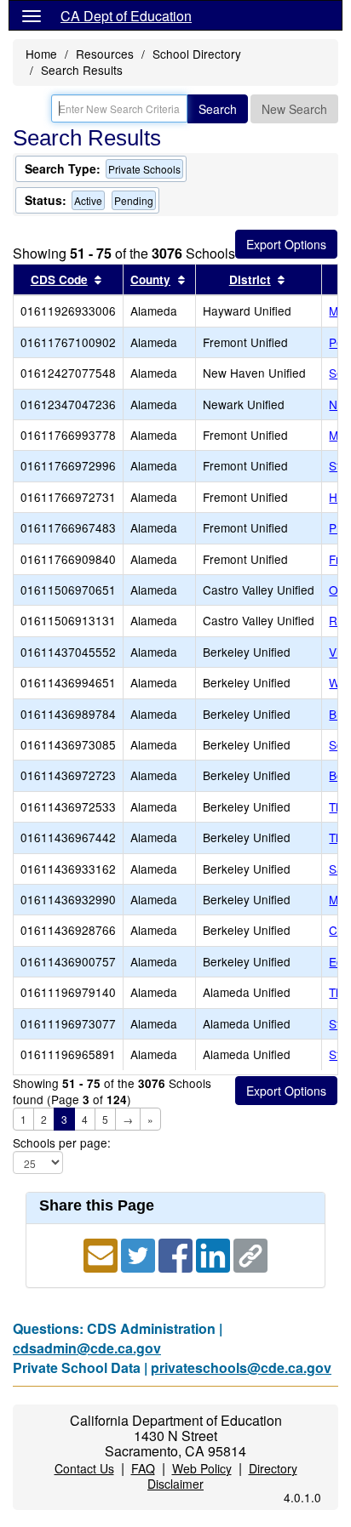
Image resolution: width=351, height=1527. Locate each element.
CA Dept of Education (126, 16)
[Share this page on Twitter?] (139, 1253)
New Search (294, 108)
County (150, 279)
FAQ (143, 1468)
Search (218, 108)
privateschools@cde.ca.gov (241, 1367)
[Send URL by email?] (102, 1253)
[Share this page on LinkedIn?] (214, 1253)
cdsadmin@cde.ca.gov (87, 1348)
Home (41, 53)
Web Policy (202, 1468)
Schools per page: (62, 1143)
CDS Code (59, 279)
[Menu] (31, 15)
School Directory (196, 53)
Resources (105, 53)
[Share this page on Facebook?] (177, 1253)
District (250, 279)
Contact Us (84, 1468)
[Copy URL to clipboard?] (250, 1253)
